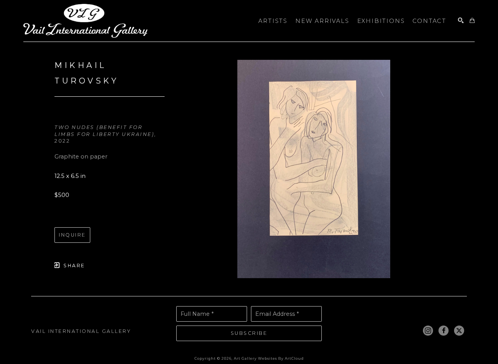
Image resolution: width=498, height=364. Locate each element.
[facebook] (443, 331)
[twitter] (459, 331)
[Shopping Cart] (472, 21)
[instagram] (428, 331)
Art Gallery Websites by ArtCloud (269, 358)
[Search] (461, 21)
